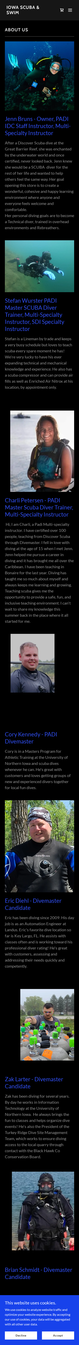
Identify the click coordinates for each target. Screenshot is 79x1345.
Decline (21, 1335)
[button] (70, 10)
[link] (29, 13)
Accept (58, 1335)
